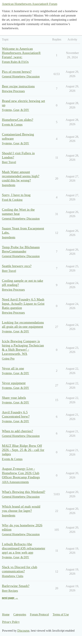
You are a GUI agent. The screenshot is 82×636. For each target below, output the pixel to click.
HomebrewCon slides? (17, 120)
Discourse (23, 630)
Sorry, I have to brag (16, 195)
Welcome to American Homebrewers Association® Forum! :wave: (21, 53)
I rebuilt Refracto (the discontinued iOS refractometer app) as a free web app (23, 548)
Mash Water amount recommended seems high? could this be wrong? (20, 176)
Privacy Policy (11, 621)
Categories (19, 614)
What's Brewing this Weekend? (23, 492)
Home (6, 614)
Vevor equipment (14, 383)
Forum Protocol (39, 614)
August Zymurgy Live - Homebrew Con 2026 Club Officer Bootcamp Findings (21, 473)
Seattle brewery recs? (16, 266)
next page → (10, 597)
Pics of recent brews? (16, 72)
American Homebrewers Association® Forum (29, 4)
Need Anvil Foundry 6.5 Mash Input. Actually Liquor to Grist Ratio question (23, 303)
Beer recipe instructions (18, 86)
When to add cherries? (17, 431)
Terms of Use (61, 614)
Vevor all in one (13, 368)
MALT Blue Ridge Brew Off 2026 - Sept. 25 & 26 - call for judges (23, 450)
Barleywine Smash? (15, 586)
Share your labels (14, 397)
